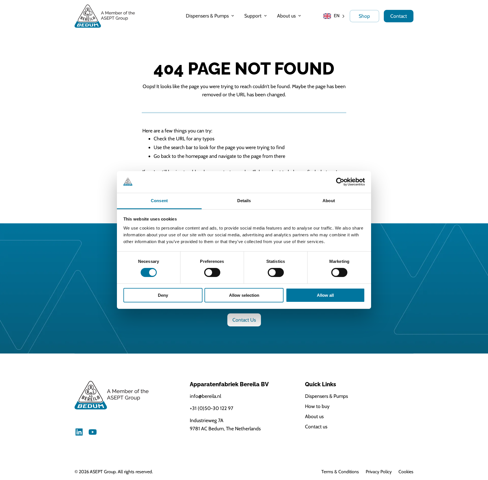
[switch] (212, 272)
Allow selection (244, 295)
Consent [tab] (159, 200)
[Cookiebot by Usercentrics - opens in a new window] (340, 182)
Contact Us (244, 320)
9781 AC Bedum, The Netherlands (225, 428)
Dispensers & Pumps (326, 396)
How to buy (317, 406)
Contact (398, 16)
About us (314, 416)
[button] (210, 15)
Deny (163, 295)
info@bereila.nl (205, 396)
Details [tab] (244, 200)
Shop (364, 16)
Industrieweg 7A (206, 420)
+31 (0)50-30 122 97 (211, 408)
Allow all (325, 295)
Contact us (316, 426)
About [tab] (329, 200)
